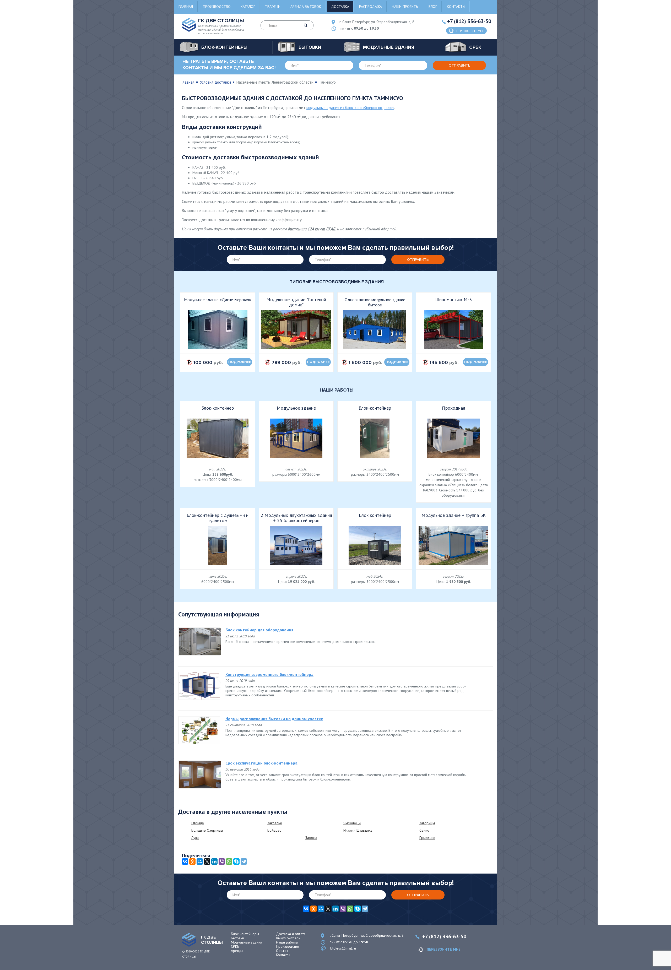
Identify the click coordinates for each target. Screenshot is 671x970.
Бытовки (237, 938)
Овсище (197, 823)
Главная (185, 6)
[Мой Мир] (200, 861)
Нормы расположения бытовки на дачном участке (274, 718)
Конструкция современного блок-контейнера (269, 674)
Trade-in (272, 6)
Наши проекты (405, 6)
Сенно (424, 830)
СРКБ (235, 946)
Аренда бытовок (305, 6)
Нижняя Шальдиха (357, 830)
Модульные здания (246, 942)
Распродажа (370, 6)
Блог (433, 6)
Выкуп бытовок (288, 938)
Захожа (311, 837)
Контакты (456, 6)
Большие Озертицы (207, 830)
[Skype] (236, 861)
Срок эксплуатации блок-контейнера (261, 763)
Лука (195, 837)
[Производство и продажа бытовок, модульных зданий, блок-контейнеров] (189, 940)
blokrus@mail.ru (343, 948)
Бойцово (274, 830)
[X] (207, 861)
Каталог (248, 6)
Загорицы (427, 823)
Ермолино (427, 837)
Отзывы (282, 951)
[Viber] (222, 861)
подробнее (239, 362)
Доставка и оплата (291, 934)
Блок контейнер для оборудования (259, 629)
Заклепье (274, 823)
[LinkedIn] (214, 861)
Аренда (237, 951)
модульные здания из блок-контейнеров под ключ (350, 107)
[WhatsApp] (229, 861)
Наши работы (287, 942)
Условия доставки (215, 82)
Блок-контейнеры (245, 934)
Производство (217, 6)
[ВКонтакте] (185, 861)
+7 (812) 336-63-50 (469, 21)
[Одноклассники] (192, 861)
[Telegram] (244, 861)
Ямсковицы (352, 823)
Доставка (340, 6)
